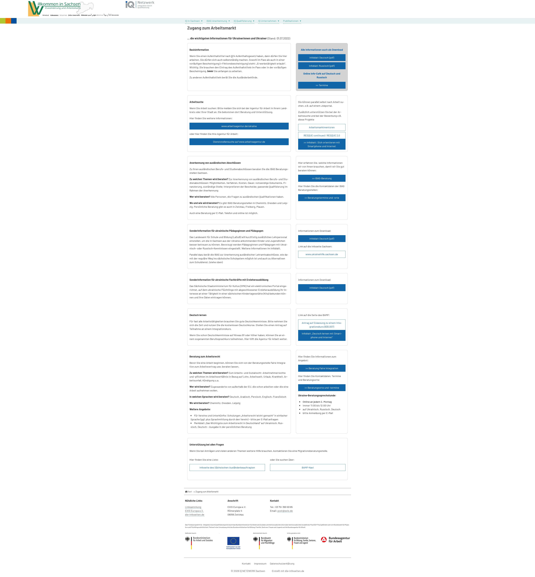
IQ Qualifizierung (243, 20)
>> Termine (322, 85)
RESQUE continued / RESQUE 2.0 (322, 135)
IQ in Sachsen (192, 20)
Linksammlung (193, 506)
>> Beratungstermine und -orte (322, 197)
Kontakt (246, 563)
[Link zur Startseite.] (267, 9)
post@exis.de (285, 510)
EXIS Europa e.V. (194, 510)
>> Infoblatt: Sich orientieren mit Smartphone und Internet (322, 144)
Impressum (260, 563)
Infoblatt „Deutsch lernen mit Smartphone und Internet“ (322, 335)
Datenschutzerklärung (282, 563)
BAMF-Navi (308, 467)
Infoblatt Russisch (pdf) (322, 65)
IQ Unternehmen (267, 20)
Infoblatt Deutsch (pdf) (321, 57)
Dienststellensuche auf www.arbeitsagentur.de (239, 141)
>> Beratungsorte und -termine (322, 387)
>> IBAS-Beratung (322, 178)
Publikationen (290, 20)
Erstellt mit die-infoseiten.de (288, 570)
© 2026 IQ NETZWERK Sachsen (248, 570)
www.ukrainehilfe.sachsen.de (322, 254)
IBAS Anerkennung (216, 20)
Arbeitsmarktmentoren (322, 127)
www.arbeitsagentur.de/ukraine (239, 126)
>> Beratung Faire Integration (322, 368)
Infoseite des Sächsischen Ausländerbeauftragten (227, 467)
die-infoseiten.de (194, 514)
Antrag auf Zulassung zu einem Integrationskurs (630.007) (322, 324)
